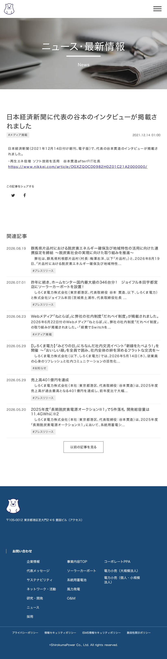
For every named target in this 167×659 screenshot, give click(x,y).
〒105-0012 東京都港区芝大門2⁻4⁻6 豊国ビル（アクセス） (45, 520)
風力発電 (73, 589)
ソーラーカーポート (81, 570)
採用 (30, 616)
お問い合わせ (22, 551)
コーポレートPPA (117, 561)
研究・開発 (35, 598)
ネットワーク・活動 (41, 589)
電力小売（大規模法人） (122, 570)
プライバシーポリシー (25, 633)
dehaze (157, 9)
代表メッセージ (38, 570)
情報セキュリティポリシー (60, 633)
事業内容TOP (77, 561)
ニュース (33, 607)
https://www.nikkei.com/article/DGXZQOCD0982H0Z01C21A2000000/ (77, 166)
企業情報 (33, 561)
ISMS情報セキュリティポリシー (101, 633)
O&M (71, 598)
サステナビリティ (40, 579)
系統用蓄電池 (77, 579)
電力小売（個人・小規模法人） (122, 579)
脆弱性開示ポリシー (139, 633)
